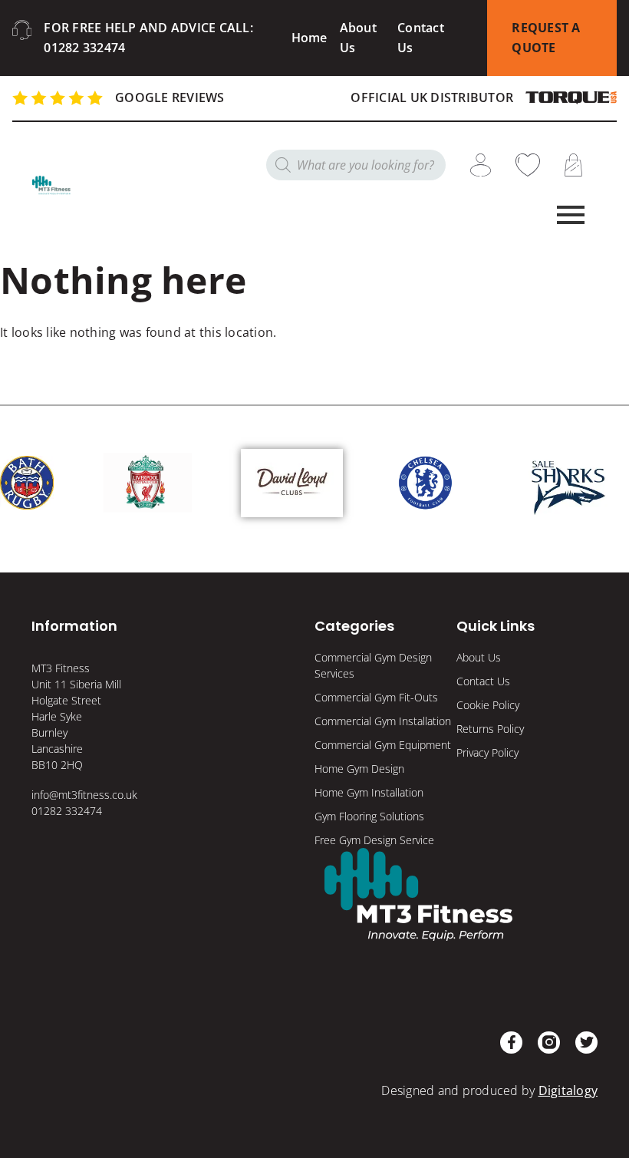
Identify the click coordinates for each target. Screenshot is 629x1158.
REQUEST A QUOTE (546, 37)
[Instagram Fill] (549, 1042)
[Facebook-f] (511, 1042)
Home (309, 37)
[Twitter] (586, 1042)
